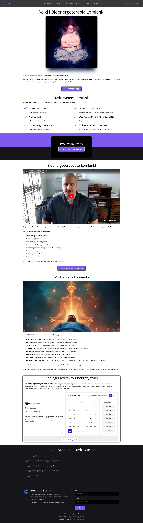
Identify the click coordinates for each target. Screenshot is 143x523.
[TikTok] (138, 3)
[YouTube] (127, 3)
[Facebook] (130, 3)
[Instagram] (134, 3)
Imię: (76, 490)
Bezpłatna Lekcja (41, 490)
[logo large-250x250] (5, 3)
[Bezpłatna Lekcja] (27, 491)
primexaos (80, 519)
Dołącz (80, 508)
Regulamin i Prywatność (76, 517)
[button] (10, 3)
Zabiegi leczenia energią (31, 75)
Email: (77, 499)
